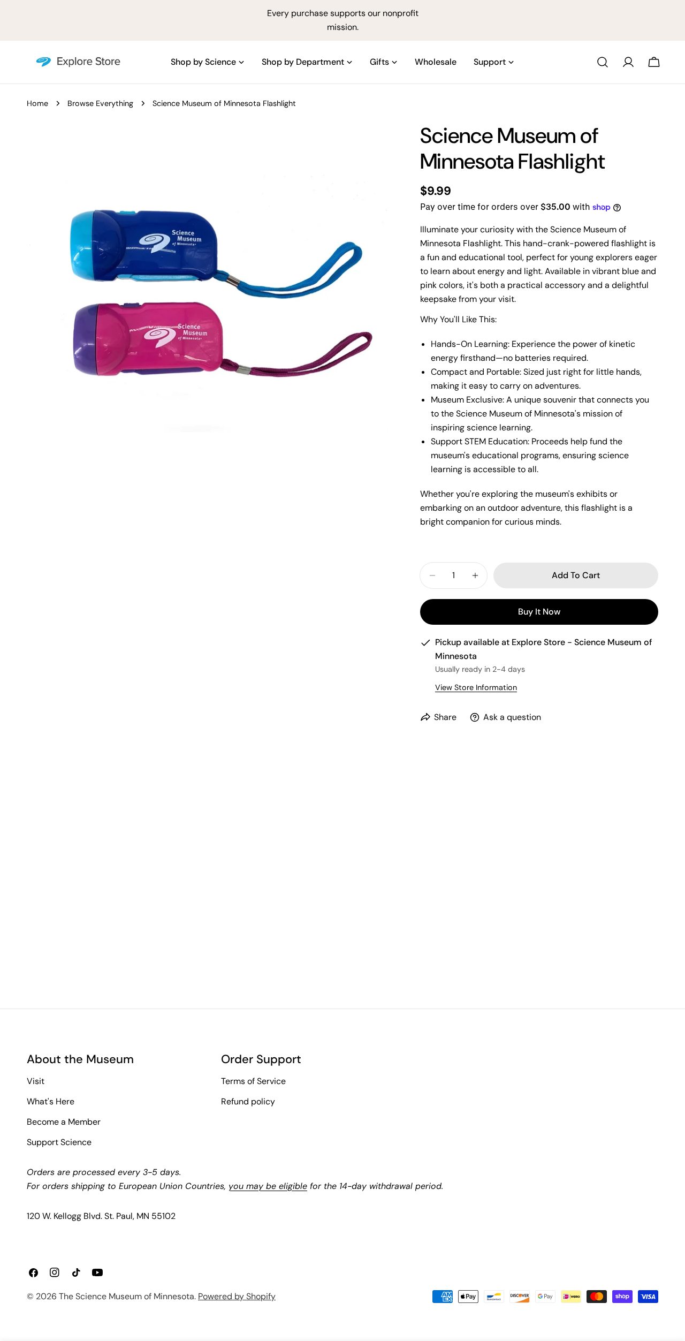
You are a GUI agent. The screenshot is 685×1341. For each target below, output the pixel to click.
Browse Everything (100, 103)
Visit (35, 1081)
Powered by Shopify (237, 1296)
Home (37, 103)
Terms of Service (253, 1081)
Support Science (59, 1142)
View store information (476, 687)
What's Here (50, 1101)
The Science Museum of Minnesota (126, 1296)
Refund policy (248, 1101)
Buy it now (539, 611)
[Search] (602, 62)
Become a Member (64, 1121)
